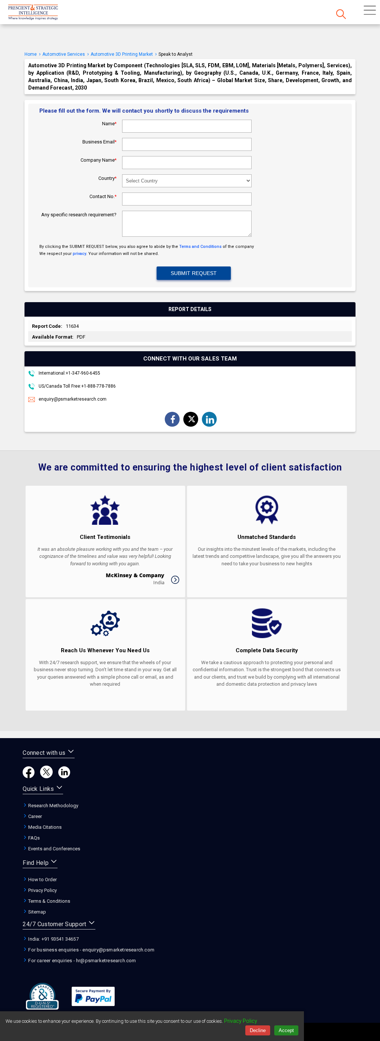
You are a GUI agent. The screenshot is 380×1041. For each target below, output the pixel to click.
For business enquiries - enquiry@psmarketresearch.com (90, 950)
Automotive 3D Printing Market (122, 54)
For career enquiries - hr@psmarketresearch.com (81, 960)
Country (107, 178)
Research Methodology (52, 805)
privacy (79, 253)
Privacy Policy (42, 890)
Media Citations (44, 827)
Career (34, 816)
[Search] (341, 15)
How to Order (42, 879)
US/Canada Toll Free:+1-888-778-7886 (76, 386)
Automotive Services (63, 54)
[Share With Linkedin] (210, 419)
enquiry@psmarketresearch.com (73, 399)
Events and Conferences (53, 848)
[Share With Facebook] (173, 419)
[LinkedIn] (64, 776)
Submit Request (194, 273)
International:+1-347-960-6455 (68, 373)
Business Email (99, 142)
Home (30, 54)
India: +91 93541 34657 (53, 939)
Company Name (99, 160)
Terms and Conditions (200, 246)
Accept (286, 1030)
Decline (258, 1030)
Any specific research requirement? (79, 214)
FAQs (33, 838)
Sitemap (36, 912)
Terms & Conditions (48, 901)
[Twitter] (46, 776)
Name (109, 123)
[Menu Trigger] (369, 11)
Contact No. (103, 196)
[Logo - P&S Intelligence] (43, 13)
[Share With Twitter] (191, 418)
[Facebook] (29, 776)
